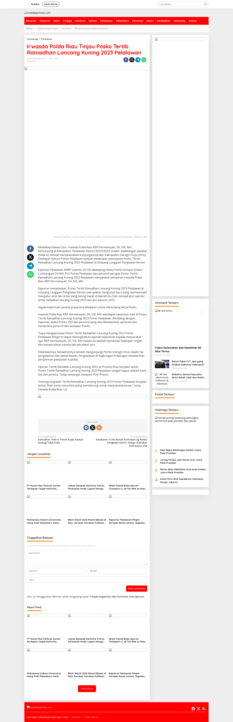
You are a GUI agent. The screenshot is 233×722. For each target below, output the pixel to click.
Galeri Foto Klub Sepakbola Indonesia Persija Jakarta (181, 480)
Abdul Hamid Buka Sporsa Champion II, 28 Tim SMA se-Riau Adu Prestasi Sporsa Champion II (127, 487)
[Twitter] (92, 427)
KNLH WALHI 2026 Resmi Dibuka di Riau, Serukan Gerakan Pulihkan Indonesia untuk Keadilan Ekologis (87, 521)
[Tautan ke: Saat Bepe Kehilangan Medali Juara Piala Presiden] (180, 431)
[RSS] (99, 427)
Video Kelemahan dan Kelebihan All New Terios (178, 349)
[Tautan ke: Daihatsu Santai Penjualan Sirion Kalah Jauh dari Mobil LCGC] (162, 378)
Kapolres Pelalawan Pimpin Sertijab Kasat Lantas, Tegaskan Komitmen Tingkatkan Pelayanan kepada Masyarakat (127, 521)
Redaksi (76, 717)
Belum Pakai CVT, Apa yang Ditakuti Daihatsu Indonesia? (188, 363)
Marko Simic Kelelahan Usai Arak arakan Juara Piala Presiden (183, 471)
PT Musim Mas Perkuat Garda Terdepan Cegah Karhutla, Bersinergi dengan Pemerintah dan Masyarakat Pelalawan (44, 487)
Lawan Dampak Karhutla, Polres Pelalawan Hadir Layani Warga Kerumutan (86, 487)
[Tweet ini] (131, 59)
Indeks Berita (91, 717)
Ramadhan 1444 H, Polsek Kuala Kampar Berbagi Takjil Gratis (60, 439)
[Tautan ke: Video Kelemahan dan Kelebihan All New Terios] (180, 326)
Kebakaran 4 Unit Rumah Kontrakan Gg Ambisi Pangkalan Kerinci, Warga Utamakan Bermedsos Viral (121, 441)
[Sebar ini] (125, 59)
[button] (206, 4)
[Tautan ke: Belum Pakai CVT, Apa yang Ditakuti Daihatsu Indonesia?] (162, 363)
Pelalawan (31, 61)
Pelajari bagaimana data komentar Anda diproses (117, 596)
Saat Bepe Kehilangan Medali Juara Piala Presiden (180, 451)
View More (87, 688)
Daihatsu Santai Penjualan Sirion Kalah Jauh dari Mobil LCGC (188, 376)
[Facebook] (86, 427)
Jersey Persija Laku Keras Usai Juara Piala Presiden (181, 461)
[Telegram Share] (137, 59)
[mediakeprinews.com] (37, 12)
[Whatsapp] (143, 59)
